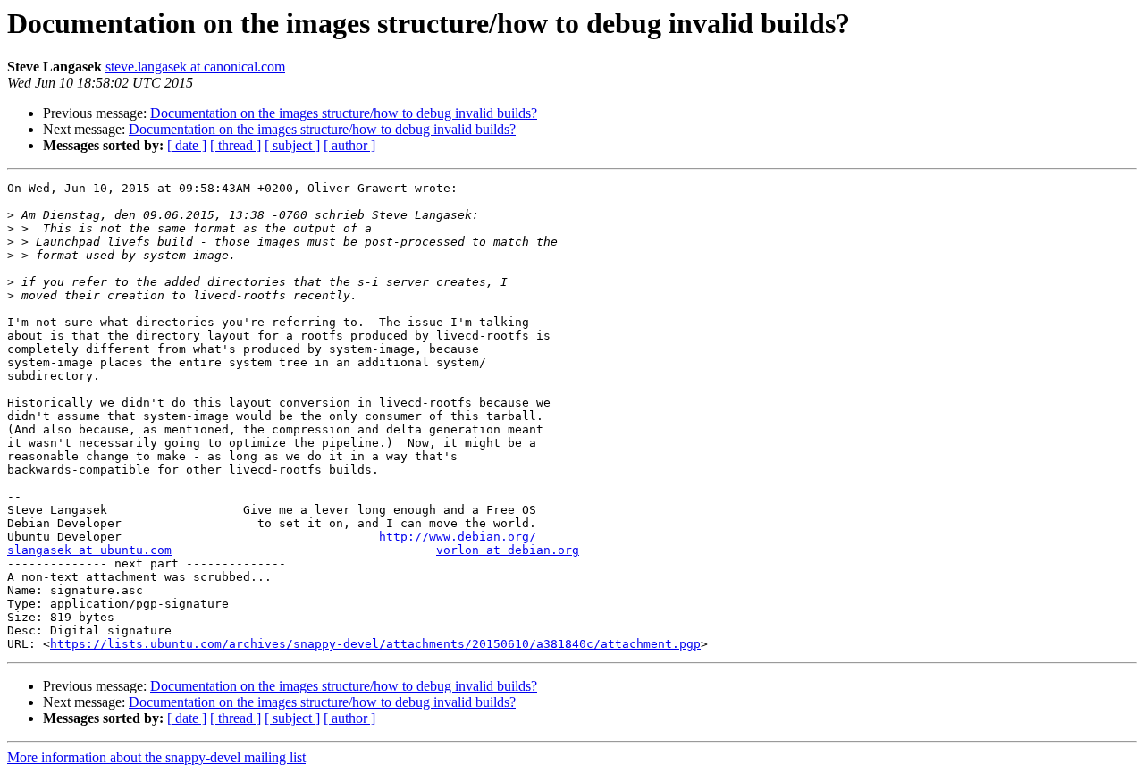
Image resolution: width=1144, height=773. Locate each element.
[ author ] (349, 145)
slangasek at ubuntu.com (89, 550)
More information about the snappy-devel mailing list (156, 757)
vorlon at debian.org (507, 550)
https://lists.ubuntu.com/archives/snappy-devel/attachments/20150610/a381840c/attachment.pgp (375, 644)
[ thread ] (235, 145)
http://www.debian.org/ (457, 536)
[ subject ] (292, 145)
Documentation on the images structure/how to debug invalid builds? (343, 113)
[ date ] (186, 145)
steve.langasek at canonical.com (195, 66)
